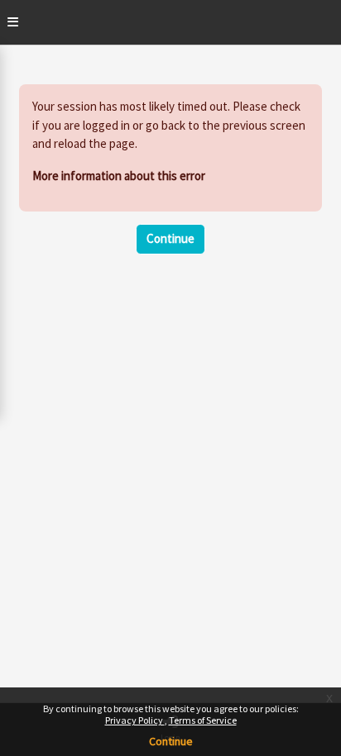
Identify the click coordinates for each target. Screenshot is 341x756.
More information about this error (118, 175)
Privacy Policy (135, 720)
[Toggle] (13, 22)
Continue (171, 741)
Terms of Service (203, 720)
